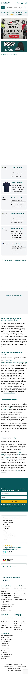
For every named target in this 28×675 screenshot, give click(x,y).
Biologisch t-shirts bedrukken (17, 172)
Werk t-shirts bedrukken (20, 620)
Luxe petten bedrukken (17, 250)
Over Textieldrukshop (8, 520)
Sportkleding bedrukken (7, 618)
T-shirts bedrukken (5, 588)
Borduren (16, 597)
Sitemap (5, 539)
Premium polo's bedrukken (17, 189)
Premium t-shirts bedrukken (17, 174)
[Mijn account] (22, 3)
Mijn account (6, 528)
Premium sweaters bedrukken (17, 220)
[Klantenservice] (18, 3)
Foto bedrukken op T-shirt (7, 604)
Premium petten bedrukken (18, 248)
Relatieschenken (5, 645)
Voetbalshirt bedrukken (6, 627)
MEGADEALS (4, 652)
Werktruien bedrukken (19, 621)
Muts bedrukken (15, 252)
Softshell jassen (18, 592)
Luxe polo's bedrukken (17, 191)
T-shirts (6, 360)
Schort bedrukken (5, 641)
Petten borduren (5, 649)
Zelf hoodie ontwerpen (6, 612)
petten (10, 362)
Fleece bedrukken (5, 597)
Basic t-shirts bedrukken (16, 169)
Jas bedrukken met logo (20, 599)
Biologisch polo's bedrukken (18, 187)
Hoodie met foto (18, 629)
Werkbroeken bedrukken (20, 623)
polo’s (10, 360)
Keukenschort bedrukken (7, 654)
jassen (7, 362)
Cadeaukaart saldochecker (9, 536)
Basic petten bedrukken (17, 246)
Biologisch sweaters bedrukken (18, 218)
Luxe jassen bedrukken (16, 235)
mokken (18, 470)
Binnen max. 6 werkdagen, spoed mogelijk (13, 12)
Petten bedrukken (5, 647)
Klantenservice (6, 526)
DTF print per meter (5, 650)
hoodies (3, 362)
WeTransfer (5, 524)
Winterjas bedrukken (19, 595)
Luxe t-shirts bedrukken (16, 176)
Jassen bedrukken (18, 590)
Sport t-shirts (4, 620)
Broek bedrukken (5, 637)
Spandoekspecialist (21, 666)
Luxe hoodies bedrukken (16, 206)
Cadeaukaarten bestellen (9, 534)
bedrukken (3, 472)
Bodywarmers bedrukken (16, 237)
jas (19, 454)
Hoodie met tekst (18, 631)
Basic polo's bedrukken (17, 185)
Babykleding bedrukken (7, 635)
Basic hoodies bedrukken (16, 200)
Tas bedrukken (4, 643)
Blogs (4, 530)
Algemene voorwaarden (12, 664)
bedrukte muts (6, 457)
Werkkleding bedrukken (20, 618)
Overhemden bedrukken (7, 599)
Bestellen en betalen (8, 522)
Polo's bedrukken (5, 593)
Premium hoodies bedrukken (17, 204)
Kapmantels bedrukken (6, 639)
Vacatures (5, 532)
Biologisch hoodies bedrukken (17, 202)
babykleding (20, 362)
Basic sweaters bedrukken (17, 215)
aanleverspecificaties (9, 392)
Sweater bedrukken (6, 610)
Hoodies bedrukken (6, 595)
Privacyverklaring (7, 537)
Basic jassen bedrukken (16, 231)
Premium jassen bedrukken (17, 233)
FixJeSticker (13, 666)
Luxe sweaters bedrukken (16, 222)
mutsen (14, 362)
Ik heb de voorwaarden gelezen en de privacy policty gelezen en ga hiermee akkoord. (13, 505)
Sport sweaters (4, 621)
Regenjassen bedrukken (20, 593)
